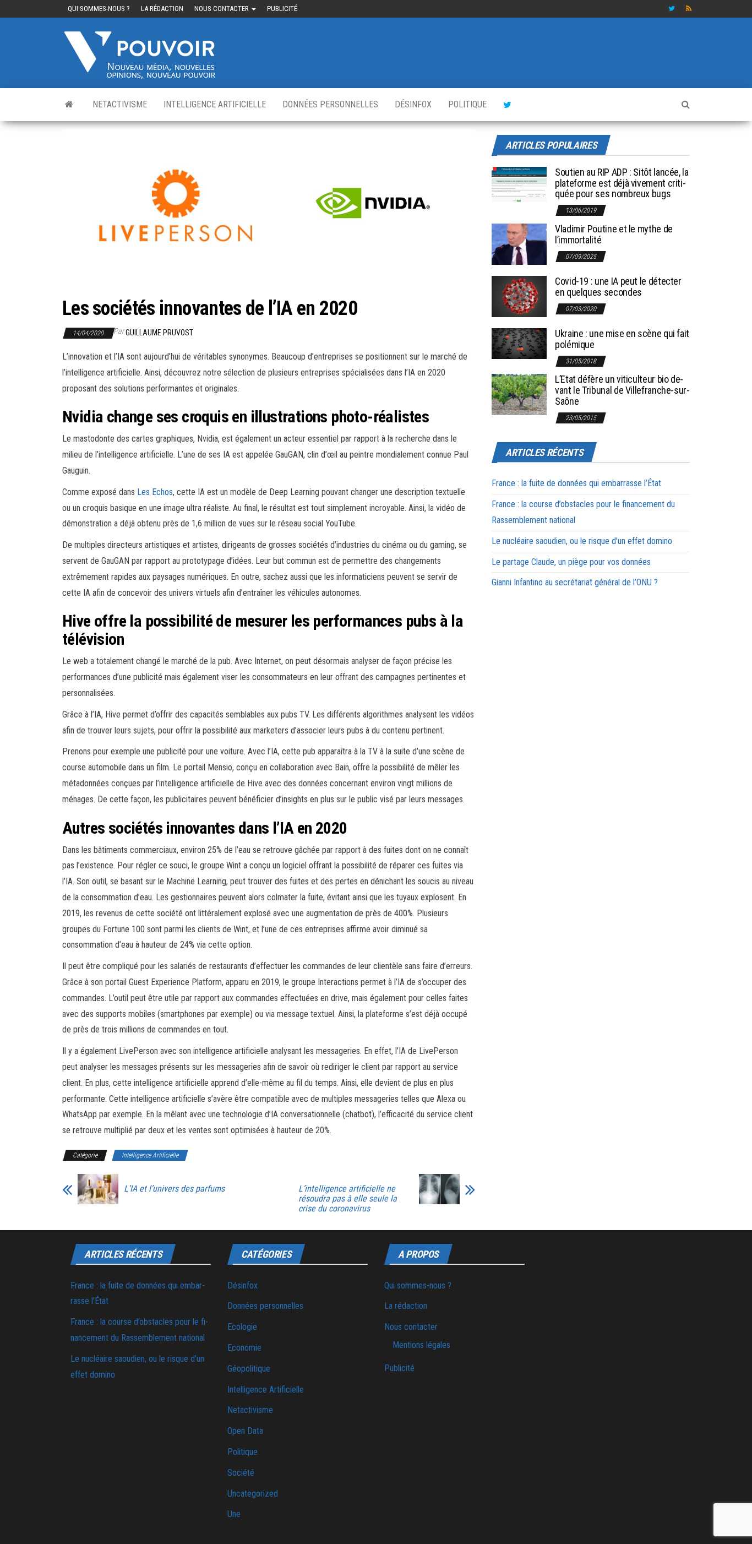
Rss (689, 9)
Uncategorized (252, 1493)
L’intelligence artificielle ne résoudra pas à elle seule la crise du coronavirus (347, 1199)
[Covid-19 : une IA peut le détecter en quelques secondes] (519, 296)
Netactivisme (119, 104)
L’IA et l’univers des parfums (174, 1189)
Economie (244, 1347)
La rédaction (162, 8)
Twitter (671, 9)
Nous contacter (222, 8)
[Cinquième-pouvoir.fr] (69, 104)
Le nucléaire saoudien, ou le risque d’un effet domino (582, 541)
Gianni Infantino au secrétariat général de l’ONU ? (575, 582)
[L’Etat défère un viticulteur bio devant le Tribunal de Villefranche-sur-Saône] (519, 394)
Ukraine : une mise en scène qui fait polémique (622, 339)
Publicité (282, 8)
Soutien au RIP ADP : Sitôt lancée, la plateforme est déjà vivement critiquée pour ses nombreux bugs (622, 183)
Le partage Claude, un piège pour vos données (571, 562)
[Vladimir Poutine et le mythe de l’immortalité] (519, 243)
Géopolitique (248, 1368)
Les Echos (155, 492)
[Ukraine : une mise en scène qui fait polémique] (519, 343)
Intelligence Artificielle (215, 104)
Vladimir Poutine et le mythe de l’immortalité (614, 234)
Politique (467, 104)
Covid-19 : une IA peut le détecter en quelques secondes (618, 286)
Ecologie (242, 1327)
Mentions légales (421, 1345)
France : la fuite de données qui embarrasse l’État (576, 483)
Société (240, 1472)
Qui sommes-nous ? (99, 8)
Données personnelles (330, 104)
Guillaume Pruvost (159, 332)
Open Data (245, 1431)
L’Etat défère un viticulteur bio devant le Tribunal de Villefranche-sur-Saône (622, 390)
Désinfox (413, 104)
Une (234, 1514)
